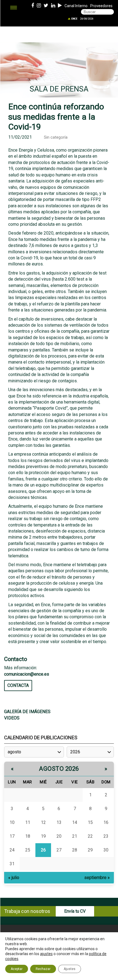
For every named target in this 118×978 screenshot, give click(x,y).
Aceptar (17, 969)
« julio (13, 877)
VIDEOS (11, 718)
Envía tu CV (75, 911)
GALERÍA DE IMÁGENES (27, 711)
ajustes (46, 954)
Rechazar (43, 969)
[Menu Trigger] (13, 7)
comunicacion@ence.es (26, 674)
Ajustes (69, 969)
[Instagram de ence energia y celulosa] (39, 6)
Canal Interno (76, 6)
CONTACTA (18, 685)
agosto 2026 (59, 768)
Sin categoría (56, 137)
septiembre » (97, 877)
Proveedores (101, 6)
